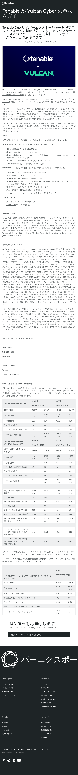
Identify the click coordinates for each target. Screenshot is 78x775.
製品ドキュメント (46, 695)
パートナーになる (7, 684)
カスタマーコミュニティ (49, 699)
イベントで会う (46, 734)
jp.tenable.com (7, 235)
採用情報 (44, 737)
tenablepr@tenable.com (11, 374)
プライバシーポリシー (9, 749)
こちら (33, 202)
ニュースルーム (7, 730)
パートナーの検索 (7, 688)
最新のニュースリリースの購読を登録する (26, 635)
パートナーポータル (8, 691)
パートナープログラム (9, 695)
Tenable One (11, 205)
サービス (44, 684)
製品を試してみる (46, 726)
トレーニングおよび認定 (49, 691)
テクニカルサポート (47, 688)
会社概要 (5, 722)
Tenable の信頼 (46, 703)
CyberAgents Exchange (48, 706)
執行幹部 (5, 726)
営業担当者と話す (46, 730)
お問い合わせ (45, 722)
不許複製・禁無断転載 (25, 749)
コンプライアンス (47, 749)
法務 (35, 749)
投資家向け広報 (7, 734)
